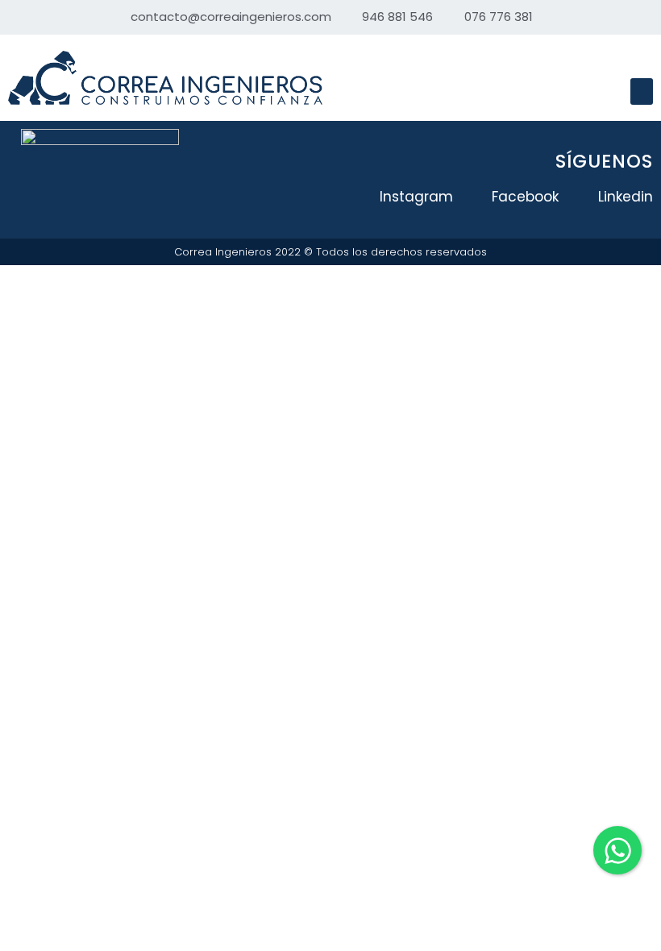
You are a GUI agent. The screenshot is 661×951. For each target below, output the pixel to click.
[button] (641, 91)
